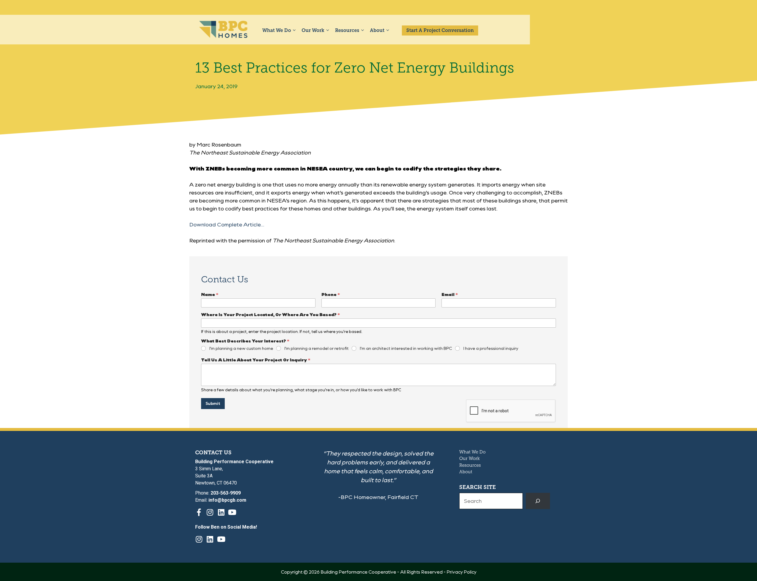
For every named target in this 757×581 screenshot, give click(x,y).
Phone (330, 294)
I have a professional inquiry (490, 348)
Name (210, 294)
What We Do (276, 30)
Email (449, 294)
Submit (213, 403)
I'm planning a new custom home (241, 348)
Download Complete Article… (226, 224)
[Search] (538, 501)
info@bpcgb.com (227, 500)
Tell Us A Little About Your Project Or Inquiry (255, 359)
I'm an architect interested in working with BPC (406, 348)
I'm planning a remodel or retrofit (316, 348)
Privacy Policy (461, 572)
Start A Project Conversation (440, 30)
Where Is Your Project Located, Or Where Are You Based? (270, 314)
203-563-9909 (226, 493)
